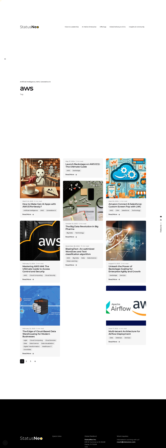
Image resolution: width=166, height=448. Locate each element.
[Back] (5, 59)
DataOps (119, 338)
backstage (76, 170)
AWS (38, 82)
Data (25, 343)
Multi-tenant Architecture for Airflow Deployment (124, 332)
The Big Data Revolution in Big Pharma (82, 227)
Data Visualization (47, 343)
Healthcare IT (47, 346)
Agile (25, 340)
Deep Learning (72, 261)
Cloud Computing (36, 275)
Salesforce (125, 210)
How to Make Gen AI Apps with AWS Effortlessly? (39, 205)
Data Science (34, 343)
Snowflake (27, 349)
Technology (136, 210)
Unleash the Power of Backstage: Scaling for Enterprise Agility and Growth (125, 269)
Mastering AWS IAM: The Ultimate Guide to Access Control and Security (36, 269)
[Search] (5, 443)
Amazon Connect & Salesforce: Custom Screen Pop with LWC (125, 205)
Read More (26, 214)
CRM (117, 210)
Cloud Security (50, 275)
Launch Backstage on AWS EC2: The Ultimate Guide (83, 165)
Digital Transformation (31, 346)
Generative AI (45, 82)
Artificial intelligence (27, 82)
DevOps (123, 275)
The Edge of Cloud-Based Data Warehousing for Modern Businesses (39, 334)
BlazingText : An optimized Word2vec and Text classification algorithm (80, 251)
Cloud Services (50, 340)
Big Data (70, 233)
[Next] (35, 361)
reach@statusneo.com (126, 442)
